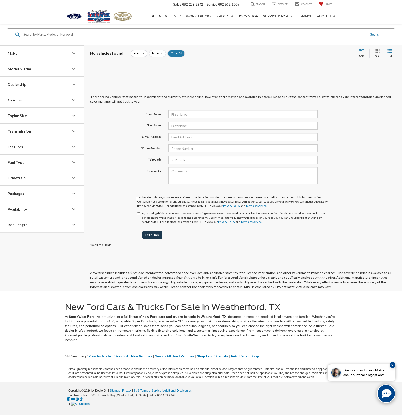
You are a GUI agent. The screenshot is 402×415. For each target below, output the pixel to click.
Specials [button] (224, 16)
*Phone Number (151, 148)
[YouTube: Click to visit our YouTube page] (73, 399)
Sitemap (115, 390)
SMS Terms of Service (147, 390)
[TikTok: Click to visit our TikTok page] (81, 399)
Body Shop (248, 16)
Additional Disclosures (177, 390)
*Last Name (154, 125)
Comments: (153, 171)
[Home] (153, 16)
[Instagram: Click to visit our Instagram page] (77, 399)
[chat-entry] (386, 393)
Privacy (126, 390)
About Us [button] (326, 16)
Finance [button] (304, 16)
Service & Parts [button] (278, 16)
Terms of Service (256, 206)
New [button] (163, 16)
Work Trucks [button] (199, 16)
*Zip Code (154, 159)
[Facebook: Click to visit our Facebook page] (68, 399)
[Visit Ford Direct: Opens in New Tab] (81, 403)
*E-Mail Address (151, 136)
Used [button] (176, 16)
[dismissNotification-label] (392, 365)
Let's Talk (152, 235)
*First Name (153, 114)
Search (375, 34)
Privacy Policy (231, 206)
